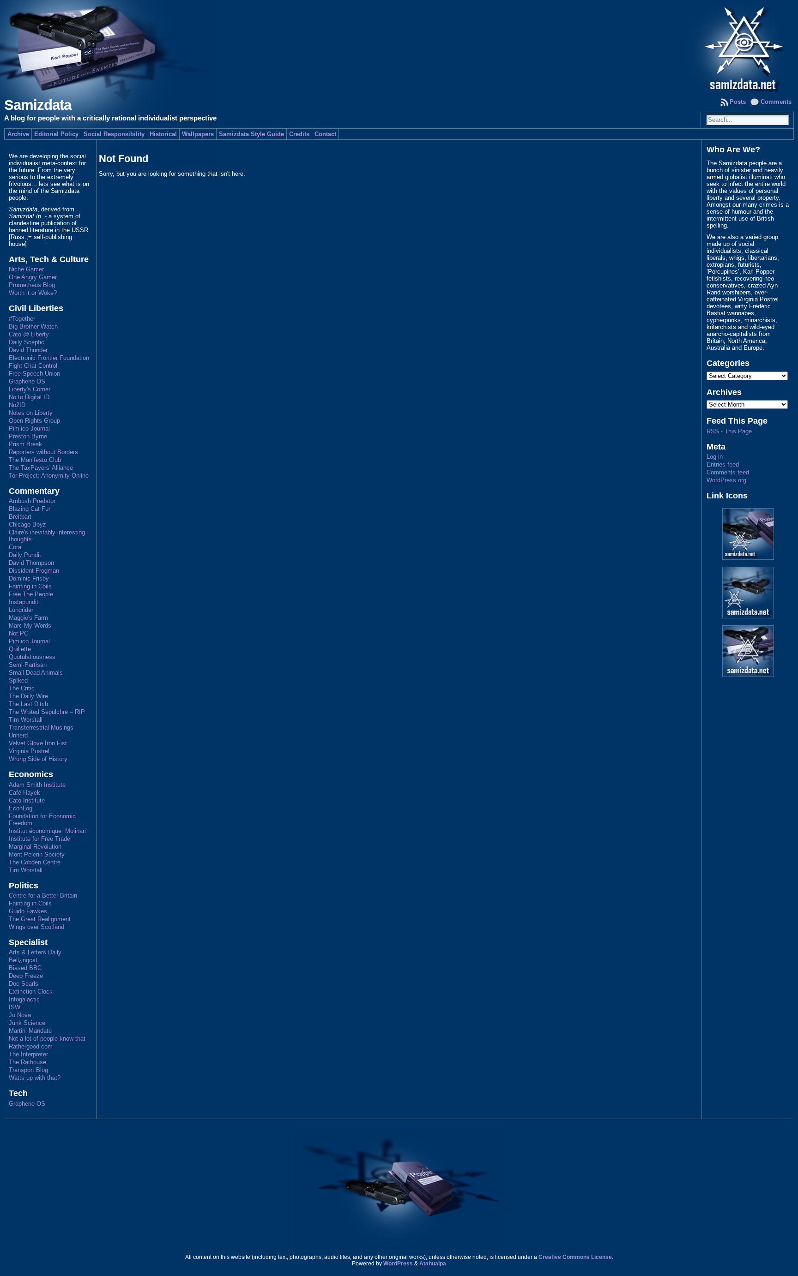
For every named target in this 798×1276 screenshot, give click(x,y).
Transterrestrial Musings (41, 727)
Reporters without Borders (43, 452)
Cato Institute (27, 800)
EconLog (20, 808)
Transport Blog (28, 1069)
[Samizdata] (399, 46)
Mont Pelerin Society (37, 854)
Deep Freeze (26, 975)
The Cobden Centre (34, 862)
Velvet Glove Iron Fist (38, 743)
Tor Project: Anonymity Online (49, 475)
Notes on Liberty (31, 412)
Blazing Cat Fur (29, 508)
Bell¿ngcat (23, 960)
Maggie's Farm (28, 617)
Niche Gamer (26, 269)
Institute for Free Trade (39, 838)
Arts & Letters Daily (35, 952)
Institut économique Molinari (47, 830)
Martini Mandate (30, 1030)
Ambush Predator (32, 500)
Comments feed (728, 472)
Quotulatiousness (32, 656)
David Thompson (31, 562)
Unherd (18, 735)
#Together (22, 318)
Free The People (31, 594)
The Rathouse (27, 1062)
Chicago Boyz (27, 524)
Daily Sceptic (26, 342)
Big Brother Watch (33, 326)
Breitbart (20, 516)
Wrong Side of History (38, 758)
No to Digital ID (29, 397)
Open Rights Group (34, 420)
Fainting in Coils (30, 586)
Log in (715, 456)
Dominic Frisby (29, 578)
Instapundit (23, 602)
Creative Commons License (575, 1257)
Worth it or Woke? (33, 292)
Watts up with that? (34, 1077)
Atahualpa (432, 1263)
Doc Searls (23, 983)
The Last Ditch (28, 704)
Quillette (20, 649)
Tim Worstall (25, 719)
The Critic (22, 688)
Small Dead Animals (36, 672)
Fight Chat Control (33, 365)
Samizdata (37, 105)
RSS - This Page (729, 431)
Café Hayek (24, 792)
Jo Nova (20, 1015)
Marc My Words (30, 625)
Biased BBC (25, 967)
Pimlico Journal (29, 428)
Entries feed (723, 464)
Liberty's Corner (29, 389)
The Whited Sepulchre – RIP (47, 711)
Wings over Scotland (36, 926)
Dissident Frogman (34, 570)
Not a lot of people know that (47, 1038)
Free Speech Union (34, 373)
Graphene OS (27, 381)
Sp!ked (18, 680)
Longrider (21, 609)
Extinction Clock (31, 991)
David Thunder (28, 350)
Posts (738, 101)
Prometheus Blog (32, 285)
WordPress (398, 1263)
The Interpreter (28, 1054)
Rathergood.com (31, 1046)
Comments (776, 101)
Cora (15, 547)
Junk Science (27, 1022)
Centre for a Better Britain (43, 895)
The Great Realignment (40, 919)
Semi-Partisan (28, 664)
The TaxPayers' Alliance (41, 467)
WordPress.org (726, 480)
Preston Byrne (28, 436)
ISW (14, 1007)
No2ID (17, 404)
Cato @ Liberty (29, 334)
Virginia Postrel (29, 751)
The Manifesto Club (35, 459)
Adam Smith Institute (37, 784)
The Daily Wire (28, 696)
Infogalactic (24, 999)
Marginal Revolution (35, 846)
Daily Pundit (25, 554)
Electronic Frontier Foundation (49, 357)
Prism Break (25, 444)
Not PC (18, 633)
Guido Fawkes (28, 911)
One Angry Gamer (33, 277)
